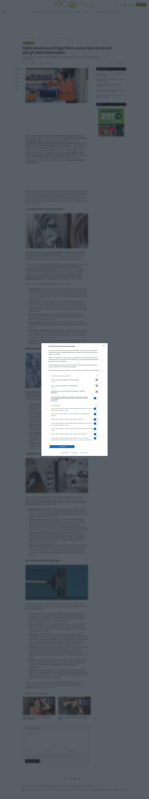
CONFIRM (62, 446)
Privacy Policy (84, 452)
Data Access (74, 452)
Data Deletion (64, 452)
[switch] (96, 380)
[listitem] (74, 376)
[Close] (104, 346)
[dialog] (74, 399)
